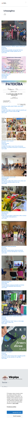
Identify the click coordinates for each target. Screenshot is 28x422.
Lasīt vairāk (15, 403)
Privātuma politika (11, 406)
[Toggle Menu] (26, 3)
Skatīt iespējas (17, 416)
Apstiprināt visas (17, 412)
